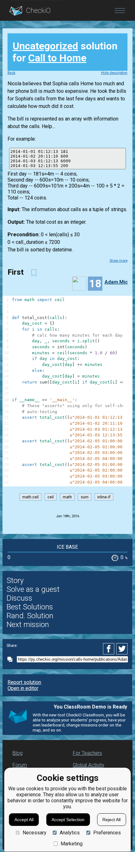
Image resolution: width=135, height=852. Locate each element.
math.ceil (30, 497)
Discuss (19, 598)
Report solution (24, 682)
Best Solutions (30, 607)
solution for (65, 52)
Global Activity (88, 765)
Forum (20, 765)
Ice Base (67, 547)
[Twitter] (122, 648)
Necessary (34, 833)
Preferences (107, 833)
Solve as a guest (33, 589)
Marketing (72, 844)
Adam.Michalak (118, 282)
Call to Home (57, 58)
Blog (18, 753)
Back (11, 73)
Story (15, 580)
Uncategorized (45, 46)
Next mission (28, 624)
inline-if (104, 497)
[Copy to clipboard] (12, 659)
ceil (50, 497)
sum (85, 497)
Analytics (70, 833)
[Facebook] (109, 648)
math (67, 497)
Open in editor (23, 688)
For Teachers (87, 753)
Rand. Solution (30, 615)
